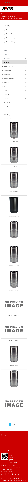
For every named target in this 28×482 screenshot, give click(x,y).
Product (14, 16)
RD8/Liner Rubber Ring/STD (14, 415)
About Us (11, 454)
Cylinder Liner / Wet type (9, 18)
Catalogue (11, 459)
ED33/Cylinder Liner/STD (14, 166)
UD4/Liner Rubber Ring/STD (14, 340)
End (17, 424)
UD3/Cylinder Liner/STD (14, 290)
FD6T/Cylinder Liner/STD (14, 141)
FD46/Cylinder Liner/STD (14, 216)
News (10, 455)
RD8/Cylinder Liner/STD (14, 390)
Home (9, 16)
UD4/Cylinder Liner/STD (14, 365)
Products (11, 457)
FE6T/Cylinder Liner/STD (14, 266)
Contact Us (12, 461)
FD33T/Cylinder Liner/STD (14, 191)
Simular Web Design (19, 480)
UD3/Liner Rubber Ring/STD (14, 315)
